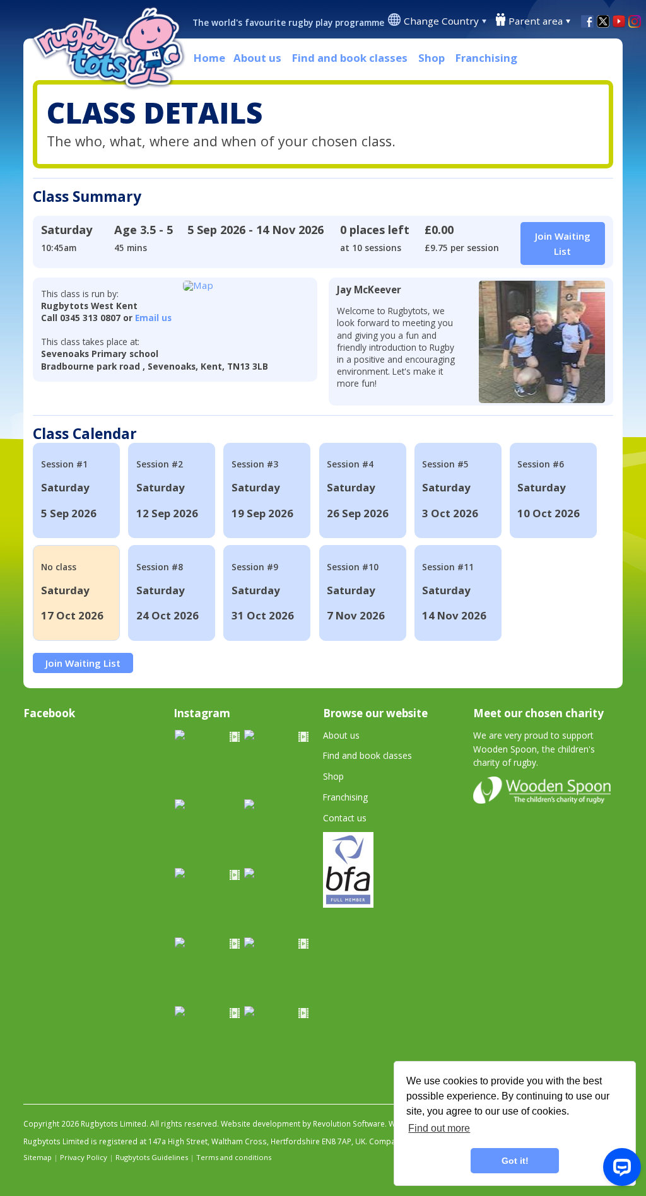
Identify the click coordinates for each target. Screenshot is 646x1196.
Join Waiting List (82, 663)
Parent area (535, 21)
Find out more (439, 1128)
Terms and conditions (233, 1157)
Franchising (486, 57)
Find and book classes (350, 57)
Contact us (345, 818)
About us (257, 57)
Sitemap (37, 1157)
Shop (431, 57)
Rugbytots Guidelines (151, 1157)
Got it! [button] (515, 1161)
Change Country (441, 21)
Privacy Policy (83, 1157)
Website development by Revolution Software (303, 1123)
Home (209, 57)
